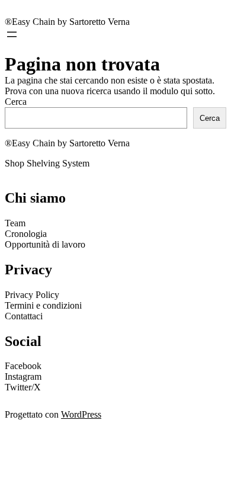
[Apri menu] (12, 34)
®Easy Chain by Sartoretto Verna (67, 22)
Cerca (16, 102)
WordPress (81, 414)
